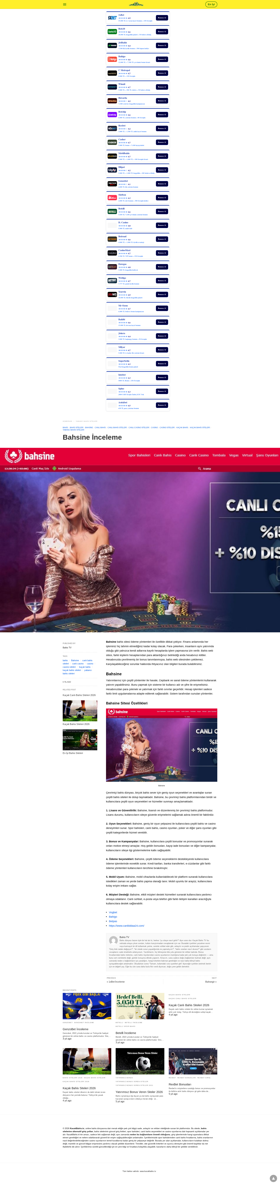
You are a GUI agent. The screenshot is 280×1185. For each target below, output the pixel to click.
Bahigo (113, 916)
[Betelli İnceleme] (140, 1006)
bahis (65, 660)
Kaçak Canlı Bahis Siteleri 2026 (79, 695)
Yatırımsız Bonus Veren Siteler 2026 (139, 1092)
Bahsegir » (211, 982)
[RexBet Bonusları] (193, 1061)
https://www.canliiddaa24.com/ (126, 925)
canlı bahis (100, 428)
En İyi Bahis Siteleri (73, 753)
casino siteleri (167, 428)
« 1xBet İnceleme (116, 982)
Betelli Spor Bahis (125, 1026)
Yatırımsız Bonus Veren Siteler (132, 1081)
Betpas (113, 921)
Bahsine (89, 428)
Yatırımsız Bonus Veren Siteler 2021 (134, 1085)
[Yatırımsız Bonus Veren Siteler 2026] (140, 1061)
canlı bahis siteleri (117, 428)
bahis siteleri (76, 428)
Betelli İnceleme (133, 1022)
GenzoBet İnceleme (84, 1022)
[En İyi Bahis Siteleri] (80, 739)
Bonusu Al (162, 17)
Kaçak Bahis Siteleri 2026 (76, 724)
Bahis (65, 428)
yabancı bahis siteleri (86, 421)
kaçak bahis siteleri (72, 670)
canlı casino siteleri (139, 428)
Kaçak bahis (182, 428)
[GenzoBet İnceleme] (87, 1006)
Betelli (119, 1022)
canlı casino (78, 663)
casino (154, 428)
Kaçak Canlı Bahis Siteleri (182, 998)
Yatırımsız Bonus (124, 1078)
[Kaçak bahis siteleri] (136, 4)
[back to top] (273, 1178)
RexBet (172, 1078)
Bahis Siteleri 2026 (73, 1078)
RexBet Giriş (204, 1078)
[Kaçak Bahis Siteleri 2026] (80, 710)
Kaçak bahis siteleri (200, 428)
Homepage (67, 421)
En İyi (211, 4)
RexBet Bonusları (186, 1078)
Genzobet (68, 1022)
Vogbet (113, 912)
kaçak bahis (85, 667)
